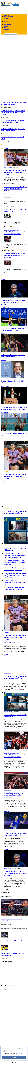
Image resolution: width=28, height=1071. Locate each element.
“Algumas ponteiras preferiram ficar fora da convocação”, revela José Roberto (13, 112)
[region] (14, 1053)
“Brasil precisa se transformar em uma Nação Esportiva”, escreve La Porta (14, 408)
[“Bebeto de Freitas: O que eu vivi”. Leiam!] (12, 377)
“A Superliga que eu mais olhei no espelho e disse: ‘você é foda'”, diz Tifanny (15, 172)
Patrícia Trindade (7, 749)
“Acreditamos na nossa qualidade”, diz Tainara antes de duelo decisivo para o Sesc (15, 232)
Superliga (6, 811)
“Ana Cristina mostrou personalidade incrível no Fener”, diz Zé (13, 121)
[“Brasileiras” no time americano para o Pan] (14, 430)
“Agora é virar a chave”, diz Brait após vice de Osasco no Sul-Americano (15, 255)
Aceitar (14, 1057)
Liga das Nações (5, 307)
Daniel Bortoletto (7, 167)
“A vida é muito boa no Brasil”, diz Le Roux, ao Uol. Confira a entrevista (15, 188)
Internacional (4, 412)
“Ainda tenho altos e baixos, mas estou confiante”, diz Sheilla (14, 103)
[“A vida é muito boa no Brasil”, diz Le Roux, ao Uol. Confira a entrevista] (7, 197)
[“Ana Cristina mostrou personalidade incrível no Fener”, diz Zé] (14, 325)
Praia (5, 545)
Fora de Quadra (5, 386)
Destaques (6, 148)
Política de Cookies (19, 1053)
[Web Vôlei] (10, 6)
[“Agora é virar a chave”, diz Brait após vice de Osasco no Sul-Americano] (7, 265)
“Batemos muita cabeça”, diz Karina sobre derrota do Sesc (13, 129)
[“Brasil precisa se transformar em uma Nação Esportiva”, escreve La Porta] (14, 404)
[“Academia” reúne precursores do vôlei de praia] (7, 218)
